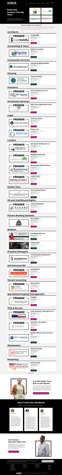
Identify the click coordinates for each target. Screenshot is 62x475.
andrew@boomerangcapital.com (37, 168)
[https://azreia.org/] (12, 3)
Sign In (52, 3)
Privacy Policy (37, 467)
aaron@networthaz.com (36, 351)
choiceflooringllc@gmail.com (37, 79)
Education (12, 468)
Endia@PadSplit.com (36, 300)
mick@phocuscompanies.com (37, 132)
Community (12, 467)
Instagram (49, 468)
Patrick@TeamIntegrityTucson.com (38, 245)
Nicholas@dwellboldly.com (36, 38)
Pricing (38, 3)
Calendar (42, 3)
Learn (26, 3)
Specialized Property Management (26, 29)
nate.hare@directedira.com (37, 272)
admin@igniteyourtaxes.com (37, 52)
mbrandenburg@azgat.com (37, 314)
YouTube (49, 467)
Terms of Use (37, 466)
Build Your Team (32, 3)
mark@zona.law (35, 121)
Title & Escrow (34, 29)
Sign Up (48, 3)
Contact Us (25, 467)
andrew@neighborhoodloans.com (38, 157)
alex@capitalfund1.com (36, 179)
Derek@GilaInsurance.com (36, 93)
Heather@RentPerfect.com (37, 286)
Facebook (49, 466)
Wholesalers (39, 29)
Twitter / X (49, 469)
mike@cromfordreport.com (37, 192)
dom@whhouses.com (36, 236)
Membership (12, 466)
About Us (24, 466)
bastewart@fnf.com (35, 337)
